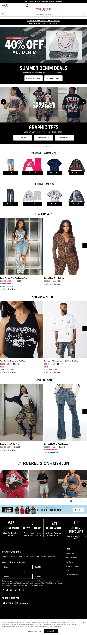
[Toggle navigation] (3, 5)
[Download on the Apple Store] (8, 603)
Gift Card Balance (71, 558)
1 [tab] (35, 146)
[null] (43, 45)
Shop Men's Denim (53, 78)
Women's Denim (10, 173)
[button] (84, 14)
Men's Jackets (76, 204)
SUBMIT (38, 567)
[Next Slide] (83, 102)
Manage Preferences (35, 631)
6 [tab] (48, 146)
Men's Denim (10, 204)
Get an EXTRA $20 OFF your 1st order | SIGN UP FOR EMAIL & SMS (43, 1)
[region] (43, 627)
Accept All (50, 631)
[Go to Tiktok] (7, 590)
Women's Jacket (76, 173)
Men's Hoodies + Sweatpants (32, 204)
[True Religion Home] (43, 10)
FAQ (67, 570)
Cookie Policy (57, 626)
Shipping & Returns (72, 566)
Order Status (70, 554)
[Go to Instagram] (11, 590)
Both (23, 562)
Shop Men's (44, 138)
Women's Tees (54, 173)
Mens (6, 562)
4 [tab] (43, 146)
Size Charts (69, 562)
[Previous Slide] (3, 102)
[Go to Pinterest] (23, 590)
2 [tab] (38, 146)
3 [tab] (41, 146)
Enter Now (78, 510)
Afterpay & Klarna (72, 575)
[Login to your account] (6, 5)
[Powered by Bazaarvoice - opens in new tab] (78, 501)
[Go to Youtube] (15, 590)
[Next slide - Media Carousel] (84, 484)
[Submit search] (3, 14)
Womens (15, 562)
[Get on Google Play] (22, 603)
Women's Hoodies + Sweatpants (32, 173)
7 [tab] (51, 146)
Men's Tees (54, 204)
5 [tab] (46, 146)
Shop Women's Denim (33, 78)
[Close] (83, 622)
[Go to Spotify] (19, 590)
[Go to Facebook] (3, 590)
